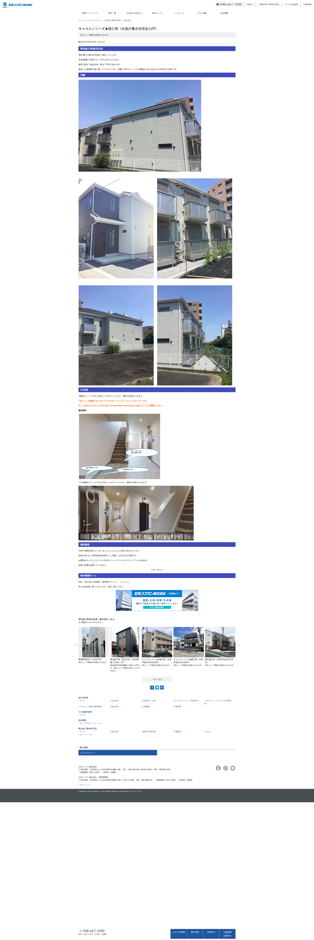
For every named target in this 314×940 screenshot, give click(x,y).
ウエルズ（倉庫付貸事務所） (92, 706)
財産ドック (157, 13)
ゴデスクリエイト (136, 791)
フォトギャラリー (87, 752)
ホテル (82, 715)
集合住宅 (115, 706)
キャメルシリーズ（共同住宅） (187, 701)
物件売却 (195, 931)
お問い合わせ (157, 570)
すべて (82, 701)
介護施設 (146, 706)
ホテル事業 (202, 13)
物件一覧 (112, 13)
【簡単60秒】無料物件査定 (268, 4)
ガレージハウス (86, 734)
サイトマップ (85, 785)
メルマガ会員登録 (291, 4)
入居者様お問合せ (227, 933)
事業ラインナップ (90, 13)
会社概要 (224, 13)
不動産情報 (307, 4)
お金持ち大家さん (134, 13)
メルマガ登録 (178, 931)
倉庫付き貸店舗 (149, 731)
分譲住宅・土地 (149, 701)
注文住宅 (115, 701)
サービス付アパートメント (91, 723)
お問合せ (249, 4)
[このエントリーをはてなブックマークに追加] (162, 688)
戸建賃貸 (177, 706)
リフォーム (179, 13)
